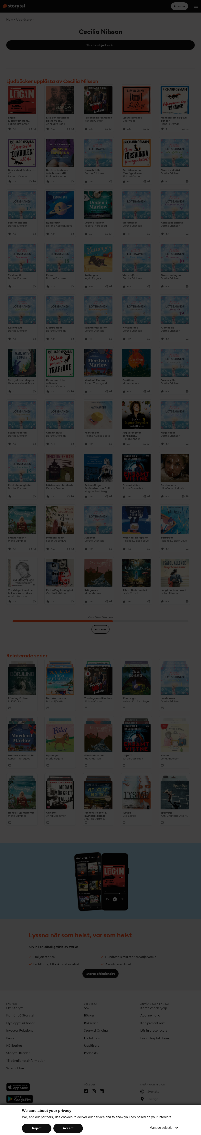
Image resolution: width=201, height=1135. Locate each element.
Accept (68, 1128)
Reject (36, 1128)
